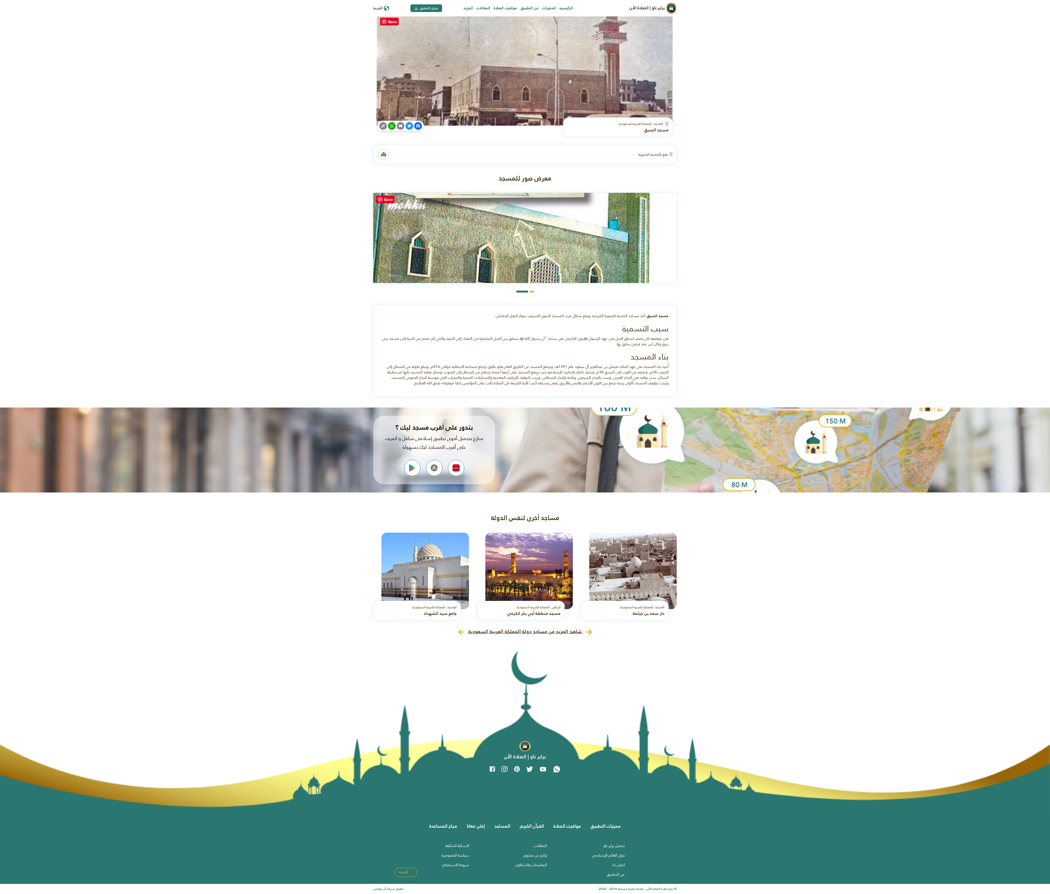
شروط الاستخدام (455, 864)
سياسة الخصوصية (455, 855)
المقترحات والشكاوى (531, 864)
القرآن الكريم (532, 826)
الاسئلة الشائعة (457, 845)
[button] (532, 292)
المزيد (468, 7)
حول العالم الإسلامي (608, 855)
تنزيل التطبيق (428, 8)
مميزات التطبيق (606, 826)
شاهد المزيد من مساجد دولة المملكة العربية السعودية (525, 631)
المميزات (549, 7)
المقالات (483, 7)
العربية (378, 7)
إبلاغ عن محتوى (535, 855)
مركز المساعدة (443, 826)
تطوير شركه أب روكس (388, 889)
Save (392, 21)
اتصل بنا (618, 864)
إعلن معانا (476, 826)
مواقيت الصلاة (505, 7)
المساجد (502, 826)
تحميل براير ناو (614, 845)
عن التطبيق (530, 7)
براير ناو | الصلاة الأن (647, 8)
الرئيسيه (566, 7)
